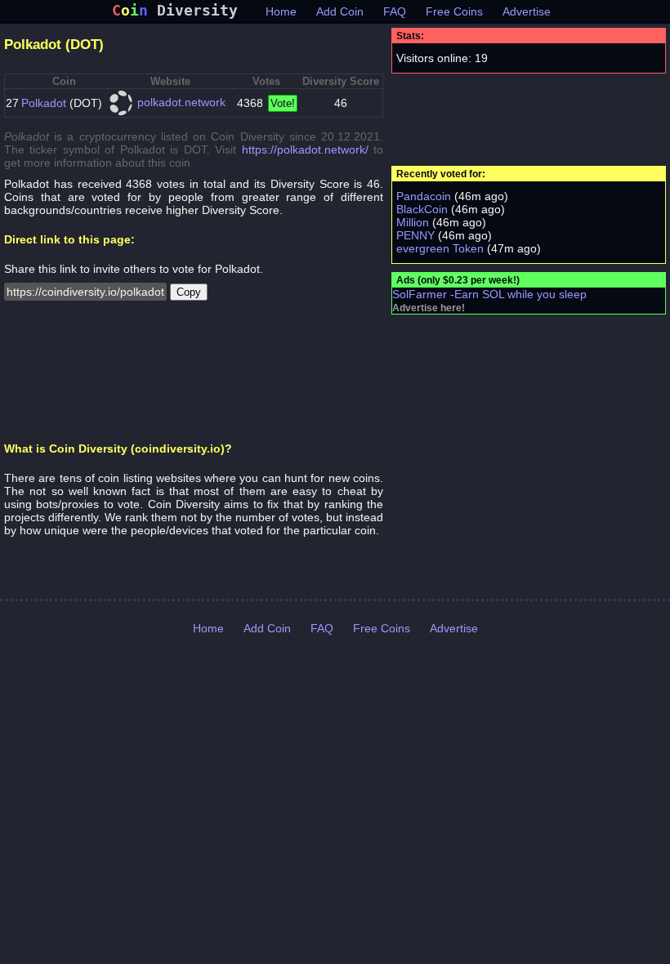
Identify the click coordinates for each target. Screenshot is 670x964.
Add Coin (340, 11)
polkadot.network (181, 102)
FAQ (394, 11)
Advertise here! (428, 308)
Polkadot (43, 102)
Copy (188, 292)
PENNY (415, 235)
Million (412, 222)
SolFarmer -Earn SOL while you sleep (489, 294)
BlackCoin (422, 209)
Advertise (526, 11)
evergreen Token (440, 248)
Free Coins (454, 11)
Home (281, 11)
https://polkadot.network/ (305, 149)
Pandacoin (423, 196)
